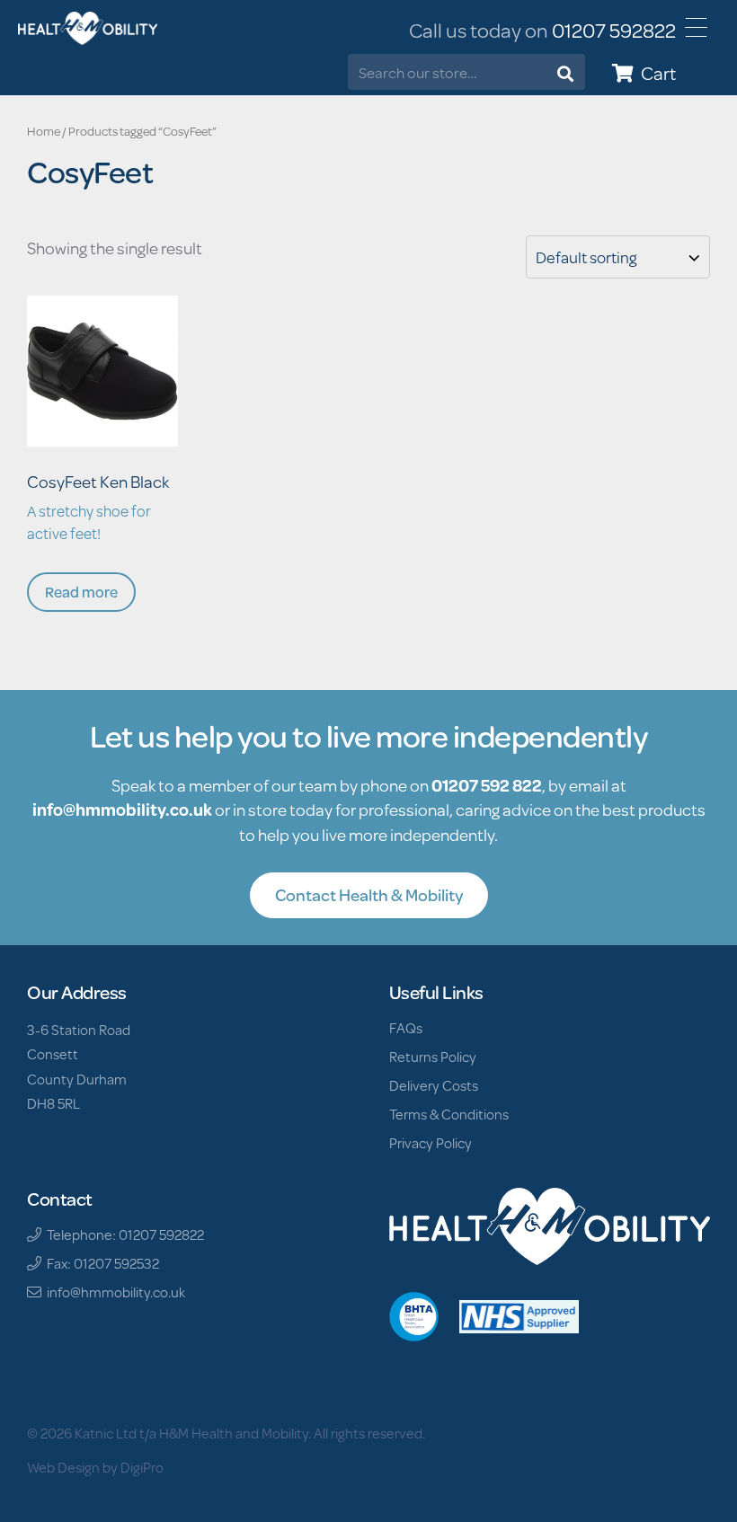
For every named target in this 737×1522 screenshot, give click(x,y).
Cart (655, 72)
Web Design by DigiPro (95, 1466)
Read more (81, 591)
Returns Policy (432, 1056)
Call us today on (542, 30)
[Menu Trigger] (696, 27)
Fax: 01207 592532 (100, 1262)
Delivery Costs (433, 1085)
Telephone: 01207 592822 (122, 1234)
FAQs (405, 1027)
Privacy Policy (430, 1142)
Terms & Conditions (449, 1113)
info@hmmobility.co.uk (122, 809)
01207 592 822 (486, 785)
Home (43, 131)
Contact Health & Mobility (369, 894)
